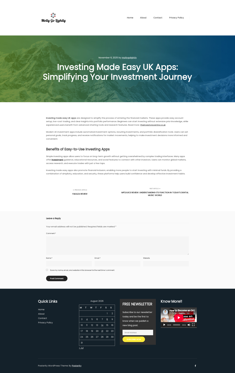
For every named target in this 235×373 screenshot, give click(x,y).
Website (146, 258)
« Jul (81, 348)
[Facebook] (193, 18)
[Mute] (189, 324)
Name (49, 258)
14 (102, 325)
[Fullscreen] (193, 324)
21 (102, 331)
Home (41, 309)
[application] (179, 317)
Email (98, 258)
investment (57, 159)
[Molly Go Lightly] (53, 17)
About (41, 313)
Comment (51, 233)
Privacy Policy (45, 322)
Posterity (76, 365)
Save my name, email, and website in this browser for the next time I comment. (82, 270)
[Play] (164, 324)
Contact (42, 318)
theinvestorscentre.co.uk (153, 124)
